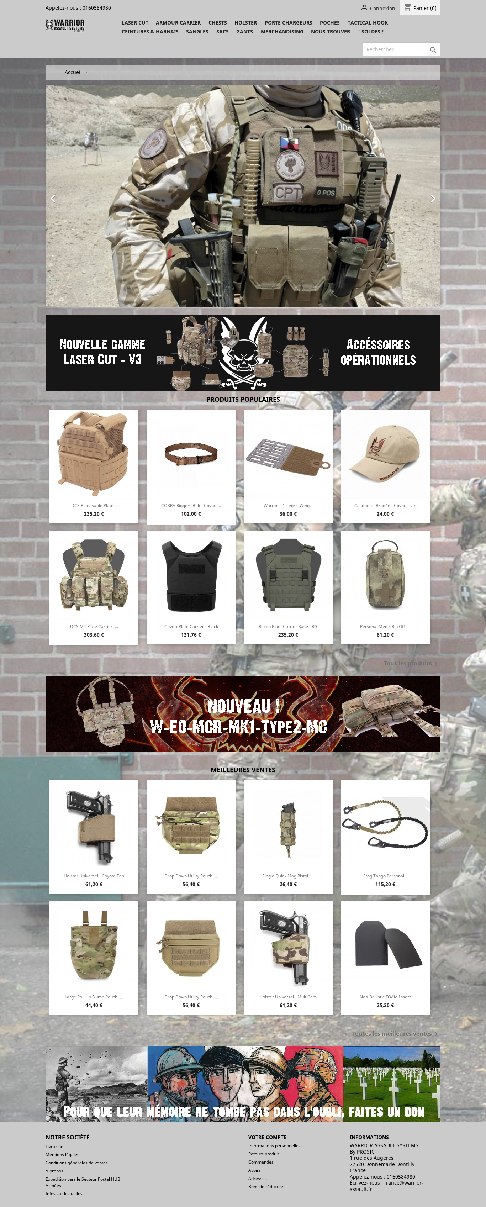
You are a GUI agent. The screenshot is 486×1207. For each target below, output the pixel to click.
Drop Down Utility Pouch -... (191, 876)
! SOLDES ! (371, 31)
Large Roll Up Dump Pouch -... (94, 997)
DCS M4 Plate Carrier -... (94, 626)
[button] (75, 196)
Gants (244, 31)
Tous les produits (412, 664)
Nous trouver (330, 31)
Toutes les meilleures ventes (396, 1034)
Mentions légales (62, 1154)
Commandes (261, 1162)
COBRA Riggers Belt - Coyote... (191, 505)
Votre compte (267, 1137)
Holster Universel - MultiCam (288, 997)
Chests (217, 22)
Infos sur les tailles (64, 1194)
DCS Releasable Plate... (94, 505)
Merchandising (282, 31)
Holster (245, 22)
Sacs (222, 31)
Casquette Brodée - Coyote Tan (385, 505)
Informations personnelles (274, 1146)
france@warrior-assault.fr (386, 1185)
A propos (54, 1171)
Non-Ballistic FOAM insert (385, 997)
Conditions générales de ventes (77, 1163)
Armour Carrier (178, 22)
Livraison (54, 1146)
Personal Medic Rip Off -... (385, 626)
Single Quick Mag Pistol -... (288, 876)
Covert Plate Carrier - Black (191, 626)
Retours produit (263, 1154)
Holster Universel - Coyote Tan (94, 876)
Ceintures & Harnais (150, 31)
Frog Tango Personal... (385, 876)
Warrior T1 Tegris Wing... (288, 505)
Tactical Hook (368, 22)
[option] (243, 196)
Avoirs (254, 1170)
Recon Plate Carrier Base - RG (288, 626)
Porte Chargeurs (288, 22)
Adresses (257, 1178)
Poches (330, 22)
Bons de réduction (266, 1187)
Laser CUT (135, 22)
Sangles (197, 31)
